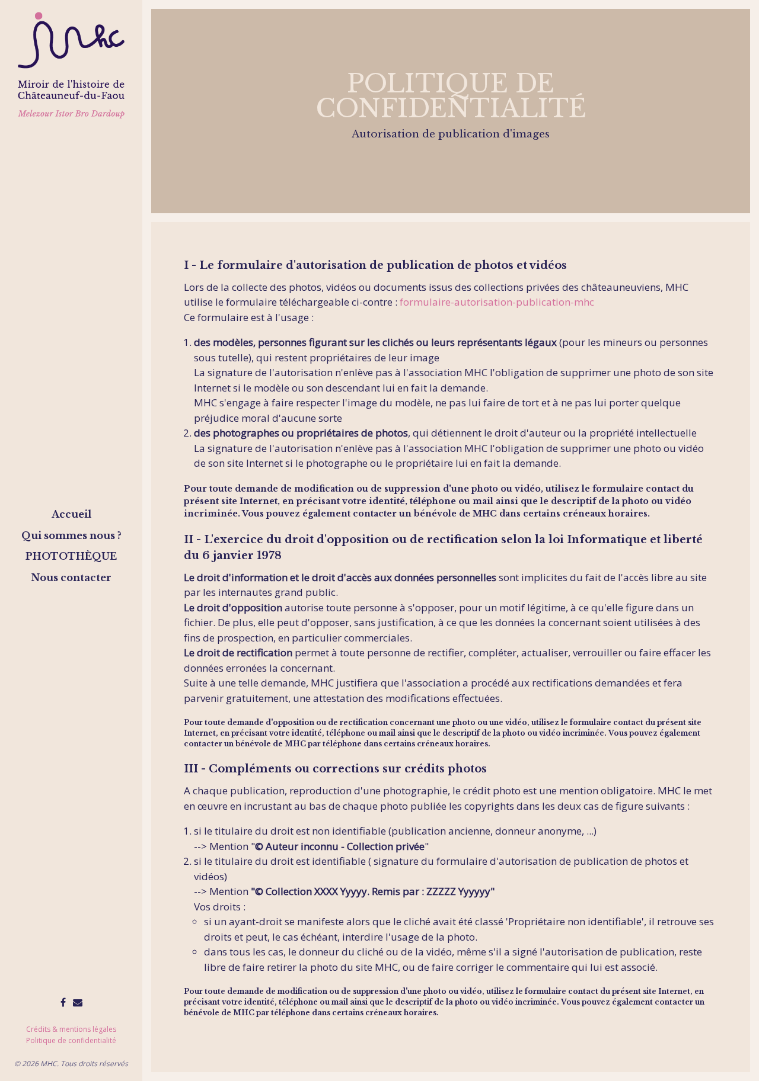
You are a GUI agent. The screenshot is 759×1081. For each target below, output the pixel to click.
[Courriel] (77, 1002)
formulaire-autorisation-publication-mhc (497, 302)
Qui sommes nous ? (71, 535)
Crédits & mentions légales (71, 1029)
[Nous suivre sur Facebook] (63, 1002)
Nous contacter (71, 577)
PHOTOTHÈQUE (71, 556)
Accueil (71, 514)
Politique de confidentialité (71, 1040)
